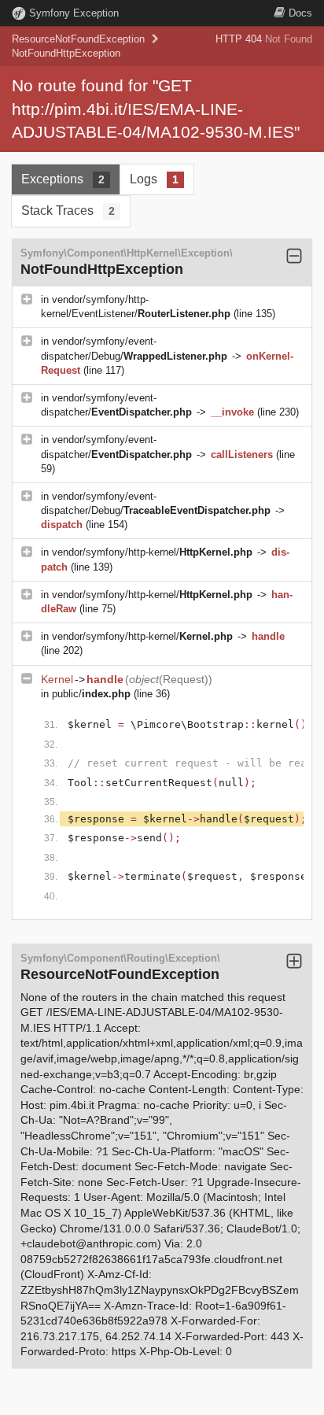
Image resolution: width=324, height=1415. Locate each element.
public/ (91, 694)
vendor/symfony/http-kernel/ (152, 552)
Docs (300, 13)
